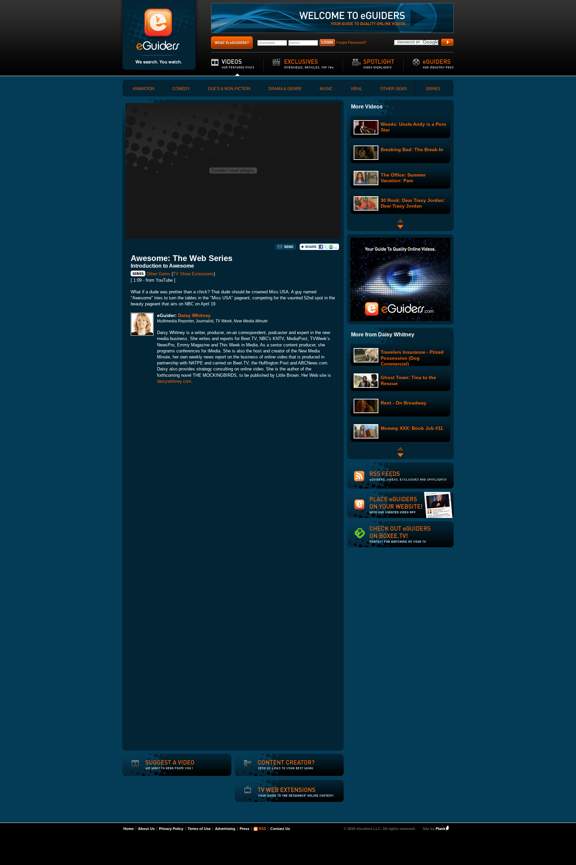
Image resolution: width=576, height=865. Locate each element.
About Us (146, 829)
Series (433, 88)
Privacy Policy (171, 829)
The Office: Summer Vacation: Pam (403, 177)
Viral (356, 88)
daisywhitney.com (174, 381)
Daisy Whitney (194, 315)
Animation (143, 88)
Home (128, 829)
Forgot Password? (351, 42)
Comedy (181, 88)
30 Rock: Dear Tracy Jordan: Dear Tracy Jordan (413, 203)
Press (244, 829)
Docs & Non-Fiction (229, 88)
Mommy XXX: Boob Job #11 (412, 428)
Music (326, 88)
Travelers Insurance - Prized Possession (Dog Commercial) (412, 357)
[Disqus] (233, 482)
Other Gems (393, 88)
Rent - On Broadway (403, 402)
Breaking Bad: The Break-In (412, 149)
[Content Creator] (278, 769)
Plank (440, 829)
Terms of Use (199, 829)
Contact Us (280, 829)
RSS (262, 829)
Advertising (225, 829)
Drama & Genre (285, 88)
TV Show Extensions (193, 273)
